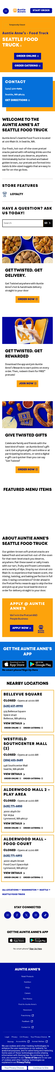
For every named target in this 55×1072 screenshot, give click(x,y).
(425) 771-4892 (13, 856)
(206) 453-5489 (13, 760)
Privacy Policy (23, 1062)
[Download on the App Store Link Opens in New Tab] (14, 665)
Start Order (41, 10)
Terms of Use (30, 1057)
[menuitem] (27, 976)
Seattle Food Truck (20, 42)
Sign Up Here (30, 670)
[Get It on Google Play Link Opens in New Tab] (40, 665)
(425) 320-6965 (13, 88)
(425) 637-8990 (13, 706)
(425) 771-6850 (13, 806)
